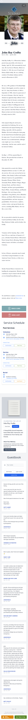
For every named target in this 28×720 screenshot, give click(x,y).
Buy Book (15, 426)
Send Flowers (19, 381)
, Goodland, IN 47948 (11, 378)
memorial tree (20, 295)
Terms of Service (18, 713)
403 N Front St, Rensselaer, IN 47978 (15, 339)
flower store (19, 298)
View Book (7, 426)
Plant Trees (19, 345)
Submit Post (14, 475)
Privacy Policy (10, 713)
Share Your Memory (10, 449)
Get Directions (8, 345)
